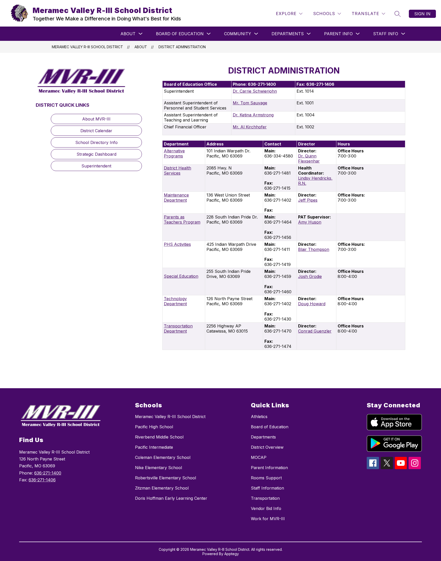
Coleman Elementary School (162, 457)
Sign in (422, 13)
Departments (288, 33)
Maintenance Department (176, 197)
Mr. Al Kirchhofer (250, 126)
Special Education (181, 276)
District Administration (182, 47)
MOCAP (258, 457)
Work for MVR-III (268, 518)
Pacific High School (154, 426)
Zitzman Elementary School (162, 488)
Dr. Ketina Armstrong (253, 114)
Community (237, 33)
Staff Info (385, 33)
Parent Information (269, 467)
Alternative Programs (174, 153)
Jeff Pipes (307, 200)
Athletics (259, 416)
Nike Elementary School (158, 467)
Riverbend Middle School (159, 437)
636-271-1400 (47, 472)
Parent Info (338, 33)
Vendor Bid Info (266, 508)
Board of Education (180, 33)
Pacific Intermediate (154, 447)
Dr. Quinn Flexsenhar (309, 158)
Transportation (265, 498)
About (128, 33)
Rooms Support (266, 477)
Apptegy (231, 554)
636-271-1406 (42, 479)
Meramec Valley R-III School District (87, 47)
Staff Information (267, 488)
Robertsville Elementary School (165, 477)
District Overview (267, 447)
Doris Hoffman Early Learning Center (171, 498)
